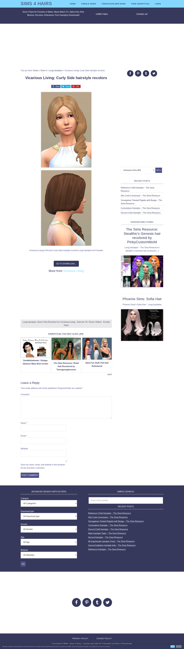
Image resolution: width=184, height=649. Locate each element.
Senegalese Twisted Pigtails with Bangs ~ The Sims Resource (116, 521)
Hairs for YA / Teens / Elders (89, 322)
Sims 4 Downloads (123, 644)
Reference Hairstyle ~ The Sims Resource (107, 549)
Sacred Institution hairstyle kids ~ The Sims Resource (112, 545)
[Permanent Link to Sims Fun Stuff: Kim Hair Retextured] (97, 358)
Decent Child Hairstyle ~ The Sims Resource (141, 213)
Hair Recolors (50, 322)
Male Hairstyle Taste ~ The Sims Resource (107, 533)
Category (25, 498)
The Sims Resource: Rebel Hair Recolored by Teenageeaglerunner (66, 366)
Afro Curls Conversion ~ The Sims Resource (140, 196)
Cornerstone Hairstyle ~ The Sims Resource (140, 208)
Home (35, 70)
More (178, 646)
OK (172, 646)
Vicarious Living (73, 271)
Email (24, 436)
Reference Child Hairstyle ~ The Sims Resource (109, 513)
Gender (24, 524)
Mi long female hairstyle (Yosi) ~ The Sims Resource (111, 541)
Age (22, 537)
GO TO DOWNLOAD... (66, 264)
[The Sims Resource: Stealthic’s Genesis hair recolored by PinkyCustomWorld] (142, 271)
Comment (25, 394)
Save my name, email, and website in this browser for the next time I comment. (43, 466)
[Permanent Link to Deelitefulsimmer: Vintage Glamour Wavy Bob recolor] (35, 356)
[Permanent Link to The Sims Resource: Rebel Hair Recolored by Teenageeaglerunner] (66, 358)
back (110, 374)
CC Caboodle (105, 644)
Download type (27, 511)
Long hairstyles (55, 70)
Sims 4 (44, 70)
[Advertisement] (92, 46)
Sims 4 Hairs (36, 3)
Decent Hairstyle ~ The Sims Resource (105, 537)
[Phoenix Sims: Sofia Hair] (142, 325)
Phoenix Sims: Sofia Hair (142, 299)
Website (24, 449)
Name (24, 423)
